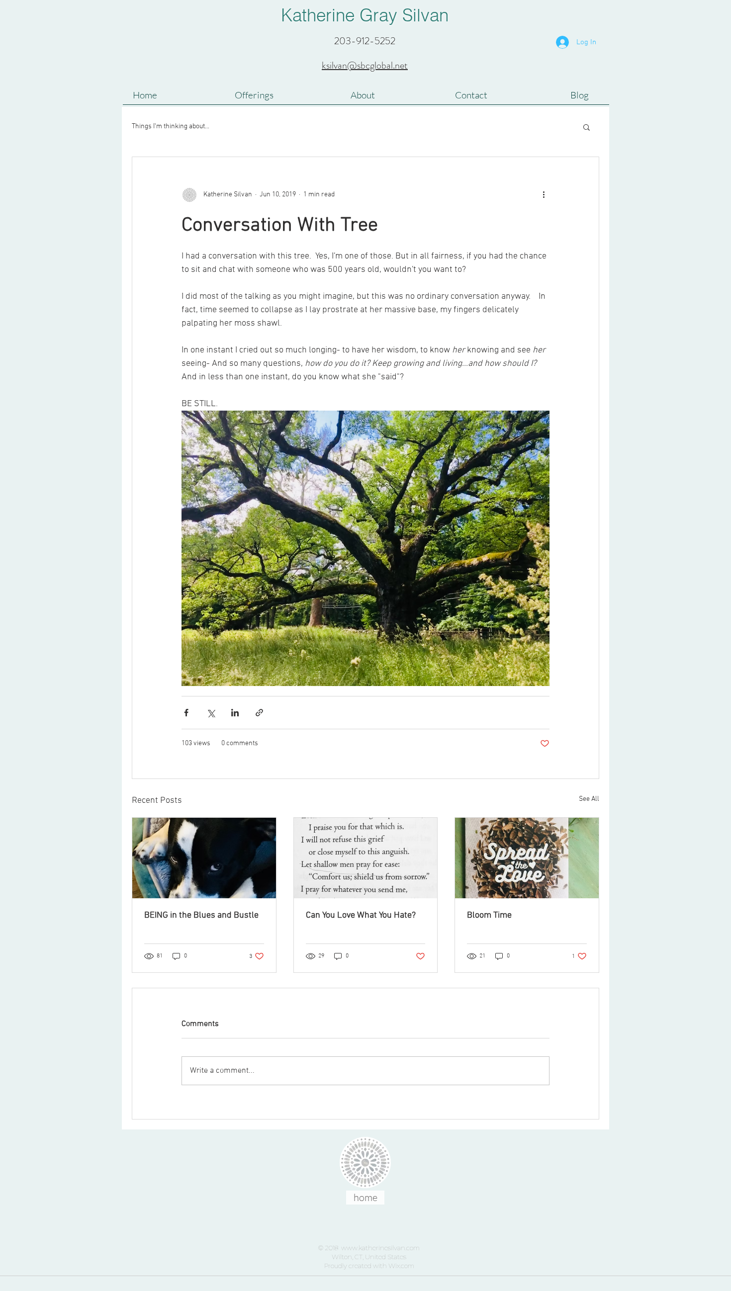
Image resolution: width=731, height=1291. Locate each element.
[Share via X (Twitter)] (210, 712)
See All (589, 799)
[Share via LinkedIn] (235, 712)
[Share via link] (259, 712)
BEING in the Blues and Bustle (201, 915)
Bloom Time (489, 915)
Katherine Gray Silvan (365, 15)
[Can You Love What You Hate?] (366, 858)
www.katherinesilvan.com (380, 1248)
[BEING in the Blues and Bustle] (204, 858)
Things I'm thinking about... (170, 126)
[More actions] (543, 195)
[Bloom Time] (527, 858)
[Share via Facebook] (186, 712)
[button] (586, 127)
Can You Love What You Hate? (361, 915)
